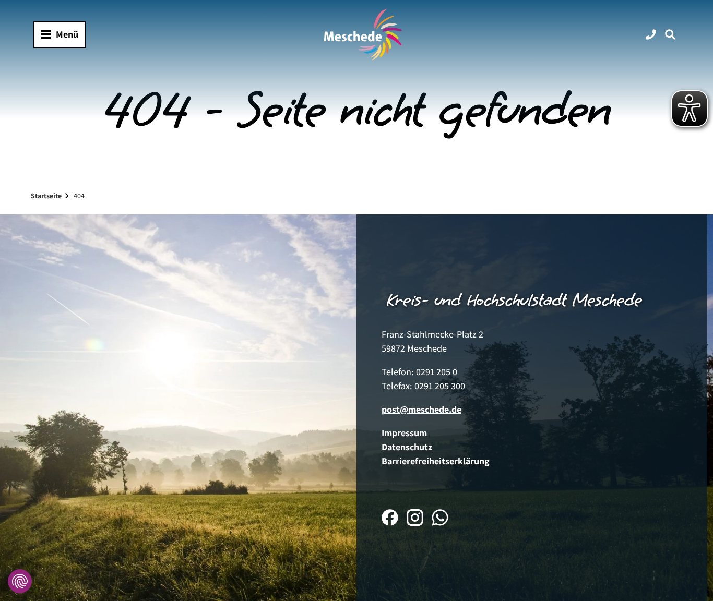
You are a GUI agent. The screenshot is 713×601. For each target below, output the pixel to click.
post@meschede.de (421, 409)
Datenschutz (407, 447)
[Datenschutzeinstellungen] (20, 581)
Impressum (404, 433)
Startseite (46, 195)
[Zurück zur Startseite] (363, 34)
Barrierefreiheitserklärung (436, 461)
